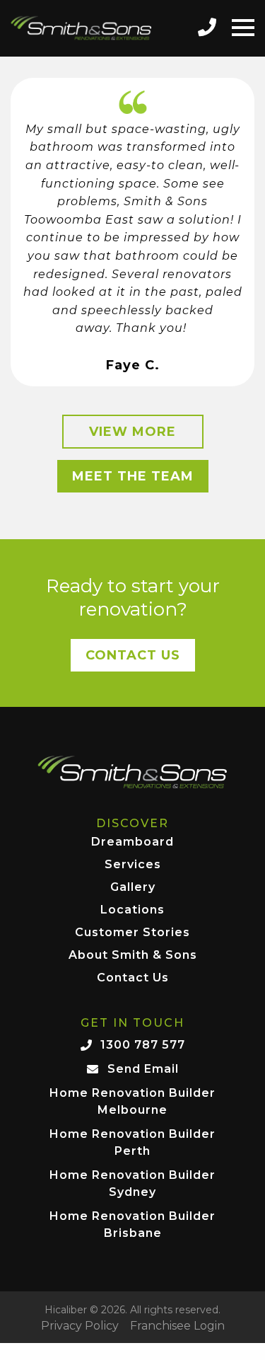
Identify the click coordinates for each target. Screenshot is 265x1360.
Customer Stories (132, 933)
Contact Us (133, 655)
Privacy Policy (80, 1326)
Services (133, 865)
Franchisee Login (177, 1326)
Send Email (143, 1069)
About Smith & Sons (133, 956)
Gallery (132, 888)
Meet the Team (133, 476)
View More (132, 431)
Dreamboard (132, 842)
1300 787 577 (142, 1044)
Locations (132, 910)
